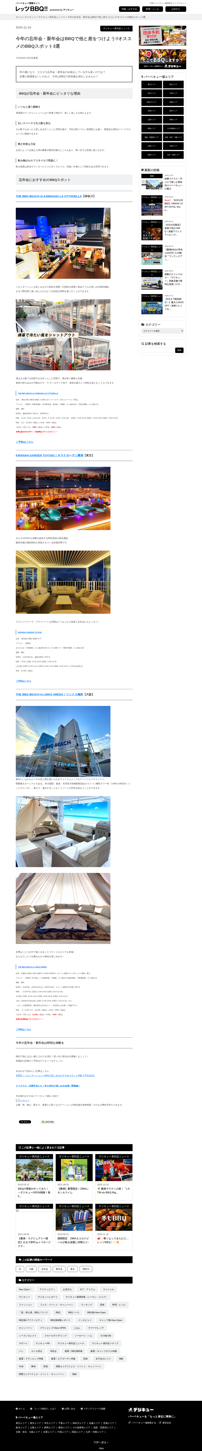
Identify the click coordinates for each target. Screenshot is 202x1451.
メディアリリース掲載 (94, 1408)
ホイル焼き (36, 1351)
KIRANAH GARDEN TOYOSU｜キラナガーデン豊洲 (49, 455)
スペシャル (108, 1289)
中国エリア (173, 146)
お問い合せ (69, 1408)
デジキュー (24, 1100)
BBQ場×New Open (96, 1312)
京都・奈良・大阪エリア (173, 137)
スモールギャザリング (56, 1335)
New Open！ (25, 1289)
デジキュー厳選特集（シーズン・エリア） (87, 1297)
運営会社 (166, 1422)
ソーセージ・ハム (83, 1335)
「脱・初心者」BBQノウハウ (33, 1312)
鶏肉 (74, 1374)
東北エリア (152, 84)
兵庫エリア (152, 146)
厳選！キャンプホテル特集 (103, 1351)
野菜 (46, 1366)
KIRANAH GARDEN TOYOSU (30, 632)
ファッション (25, 1304)
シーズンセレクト (28, 1335)
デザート (23, 1343)
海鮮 (121, 1358)
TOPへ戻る (100, 1442)
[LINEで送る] (48, 1121)
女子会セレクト (103, 1358)
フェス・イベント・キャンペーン (56, 1304)
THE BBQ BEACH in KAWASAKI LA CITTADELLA (49, 196)
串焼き (53, 1351)
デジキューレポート (48, 1297)
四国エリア (152, 155)
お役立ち (175, 9)
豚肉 (33, 1366)
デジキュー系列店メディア (105, 1343)
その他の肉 (105, 1335)
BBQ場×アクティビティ (30, 1320)
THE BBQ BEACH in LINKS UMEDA (32, 967)
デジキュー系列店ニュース (116, 28)
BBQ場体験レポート (60, 1320)
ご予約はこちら (24, 442)
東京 (72, 1269)
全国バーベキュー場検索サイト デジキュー (168, 3)
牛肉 (21, 1366)
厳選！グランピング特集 (31, 1358)
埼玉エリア (152, 93)
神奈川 (86, 1269)
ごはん (77, 1328)
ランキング (86, 1304)
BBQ (58, 1312)
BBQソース (73, 1312)
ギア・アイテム (87, 1289)
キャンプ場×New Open (110, 1320)
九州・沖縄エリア (173, 155)
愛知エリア (152, 128)
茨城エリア (152, 111)
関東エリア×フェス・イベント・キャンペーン (78, 1366)
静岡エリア (173, 119)
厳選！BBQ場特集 (74, 1351)
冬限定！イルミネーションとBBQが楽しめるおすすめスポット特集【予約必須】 (55, 1075)
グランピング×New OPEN (53, 1328)
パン (21, 1351)
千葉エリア (173, 93)
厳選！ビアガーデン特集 (63, 1358)
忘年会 (44, 1269)
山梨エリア (152, 119)
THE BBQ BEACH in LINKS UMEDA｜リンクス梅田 (49, 694)
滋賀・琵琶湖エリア (152, 137)
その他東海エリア (173, 128)
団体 (102, 1304)
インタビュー (85, 1320)
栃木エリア (173, 111)
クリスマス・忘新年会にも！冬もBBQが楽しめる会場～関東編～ (48, 1085)
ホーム (21, 1408)
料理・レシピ (152, 9)
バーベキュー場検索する (144, 1422)
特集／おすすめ (129, 9)
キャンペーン (25, 1328)
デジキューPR (43, 1343)
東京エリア (173, 84)
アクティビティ (47, 1289)
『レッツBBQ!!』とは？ (44, 1408)
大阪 (31, 1269)
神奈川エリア (151, 102)
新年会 (59, 1269)
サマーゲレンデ (96, 1328)
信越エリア (173, 102)
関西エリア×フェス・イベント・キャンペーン (41, 1374)
